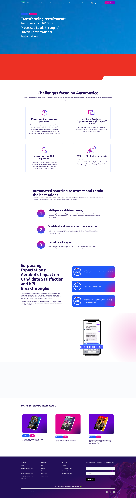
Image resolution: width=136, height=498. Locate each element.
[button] (42, 3)
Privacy (48, 492)
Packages (62, 3)
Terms (43, 492)
